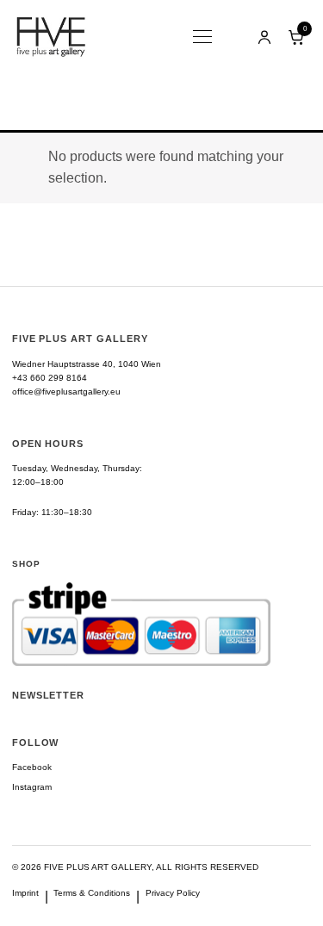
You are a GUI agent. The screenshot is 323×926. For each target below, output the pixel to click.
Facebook (32, 767)
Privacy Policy (173, 893)
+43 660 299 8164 (49, 377)
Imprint (25, 893)
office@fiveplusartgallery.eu (66, 391)
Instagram (32, 787)
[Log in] (264, 37)
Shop (26, 564)
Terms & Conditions (91, 893)
